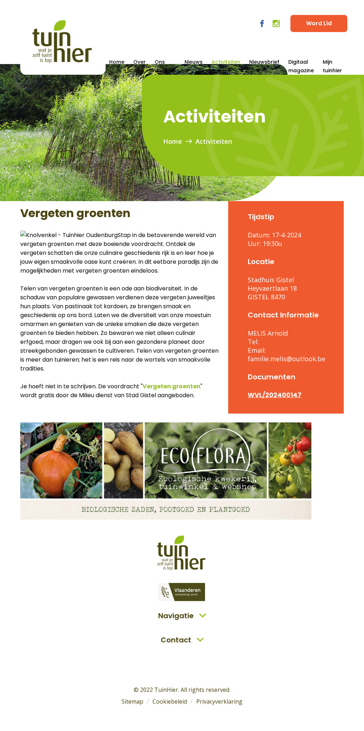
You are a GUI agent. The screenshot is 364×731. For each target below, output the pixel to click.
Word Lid (319, 23)
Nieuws (193, 61)
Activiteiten (226, 61)
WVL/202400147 (274, 394)
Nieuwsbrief (264, 61)
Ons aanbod (165, 66)
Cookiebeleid (169, 701)
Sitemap (132, 701)
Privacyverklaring (219, 701)
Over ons (139, 66)
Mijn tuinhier (332, 66)
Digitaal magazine (301, 66)
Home (116, 61)
